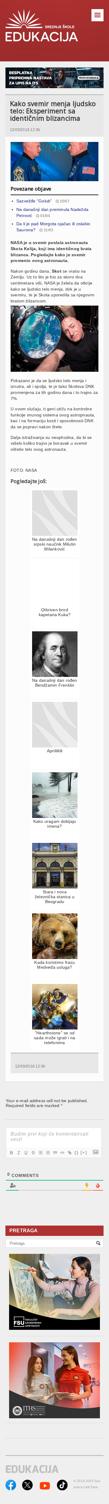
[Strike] (33, 1152)
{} (76, 1152)
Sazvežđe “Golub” (34, 200)
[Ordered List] (40, 1152)
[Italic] (18, 1152)
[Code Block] (62, 1152)
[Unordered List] (47, 1152)
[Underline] (25, 1152)
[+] (84, 1152)
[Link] (69, 1152)
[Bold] (11, 1152)
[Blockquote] (54, 1152)
